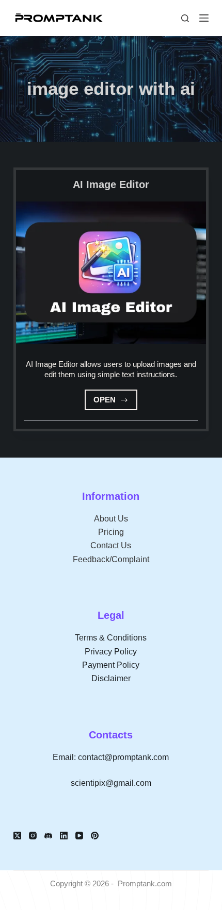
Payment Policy (110, 665)
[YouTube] (79, 835)
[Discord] (48, 835)
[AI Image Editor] (111, 272)
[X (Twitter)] (17, 835)
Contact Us (110, 545)
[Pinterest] (95, 835)
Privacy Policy (111, 651)
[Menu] (204, 18)
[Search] (185, 18)
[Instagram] (33, 835)
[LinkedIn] (64, 835)
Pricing (111, 532)
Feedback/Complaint (111, 559)
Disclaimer (111, 678)
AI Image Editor (111, 184)
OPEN (115, 402)
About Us (111, 518)
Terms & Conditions (111, 637)
